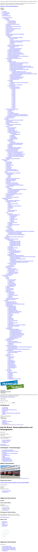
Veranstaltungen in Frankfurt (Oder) (13, 200)
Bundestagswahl (13, 133)
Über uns (10, 59)
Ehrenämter (10, 140)
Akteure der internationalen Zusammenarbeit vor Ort (18, 115)
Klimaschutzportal (9, 274)
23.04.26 (13, 89)
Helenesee (10, 296)
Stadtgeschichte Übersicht (13, 273)
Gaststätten (10, 321)
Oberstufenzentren (10, 165)
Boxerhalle (12, 218)
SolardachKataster (9, 350)
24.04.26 (13, 90)
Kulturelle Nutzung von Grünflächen (15, 232)
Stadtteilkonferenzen (12, 254)
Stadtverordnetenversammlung (12, 122)
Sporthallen (10, 223)
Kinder (9, 175)
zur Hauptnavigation (6, 13)
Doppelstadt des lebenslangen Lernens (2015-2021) (21, 72)
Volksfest (10, 317)
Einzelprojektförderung (12, 210)
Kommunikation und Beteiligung (16, 84)
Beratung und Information (11, 179)
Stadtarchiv (8, 226)
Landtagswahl (12, 136)
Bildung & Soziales (5, 159)
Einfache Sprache (8, 391)
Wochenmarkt (11, 319)
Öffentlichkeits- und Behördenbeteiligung (16, 255)
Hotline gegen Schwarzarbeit (13, 312)
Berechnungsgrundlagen (13, 352)
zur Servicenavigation (6, 15)
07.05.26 (13, 93)
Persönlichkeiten (11, 270)
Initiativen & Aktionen (12, 249)
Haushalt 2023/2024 (12, 22)
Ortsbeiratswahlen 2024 (12, 131)
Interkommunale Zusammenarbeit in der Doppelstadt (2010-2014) (24, 73)
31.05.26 (13, 107)
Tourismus (6, 276)
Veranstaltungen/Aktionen (13, 191)
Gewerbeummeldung (12, 308)
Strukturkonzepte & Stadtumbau (14, 49)
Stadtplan (8, 287)
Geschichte (10, 229)
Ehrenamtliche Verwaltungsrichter (16, 143)
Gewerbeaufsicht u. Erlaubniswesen (15, 311)
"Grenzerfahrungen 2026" (15, 88)
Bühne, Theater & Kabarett (13, 203)
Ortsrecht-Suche (9, 121)
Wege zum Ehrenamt (12, 263)
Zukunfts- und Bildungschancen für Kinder (14, 193)
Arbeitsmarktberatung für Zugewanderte (16, 185)
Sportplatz (12, 221)
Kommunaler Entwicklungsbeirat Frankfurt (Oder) (19, 69)
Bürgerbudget (11, 240)
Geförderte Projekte (12, 61)
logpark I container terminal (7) (16, 336)
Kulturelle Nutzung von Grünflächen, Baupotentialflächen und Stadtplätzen (20, 231)
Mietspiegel (12, 47)
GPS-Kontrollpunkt (11, 365)
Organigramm (9, 31)
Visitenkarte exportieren (4, 445)
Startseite (4, 420)
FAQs (9, 353)
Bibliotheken (10, 207)
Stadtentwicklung (9, 35)
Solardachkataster (11, 362)
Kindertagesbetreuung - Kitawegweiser (13, 172)
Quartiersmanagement (10, 266)
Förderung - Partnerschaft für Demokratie (16, 156)
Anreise (7, 277)
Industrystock (10, 344)
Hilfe (9, 368)
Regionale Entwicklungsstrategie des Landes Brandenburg (19, 349)
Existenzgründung (9, 354)
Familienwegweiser (9, 174)
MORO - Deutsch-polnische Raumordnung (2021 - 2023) (20, 66)
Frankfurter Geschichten (10, 299)
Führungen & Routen (12, 279)
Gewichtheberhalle (13, 219)
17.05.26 (13, 100)
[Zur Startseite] (12, 389)
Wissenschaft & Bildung (12, 372)
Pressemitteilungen (12, 20)
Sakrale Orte (10, 297)
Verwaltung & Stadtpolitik (7, 17)
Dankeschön (10, 246)
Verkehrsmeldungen (12, 23)
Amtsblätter (10, 125)
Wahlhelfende (10, 139)
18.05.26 (13, 101)
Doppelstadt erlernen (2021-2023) (16, 63)
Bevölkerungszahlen (12, 268)
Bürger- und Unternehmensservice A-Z (13, 28)
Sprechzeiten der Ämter (10, 116)
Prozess (11, 39)
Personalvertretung (10, 117)
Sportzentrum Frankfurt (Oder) (14, 214)
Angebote (6, 199)
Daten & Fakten (9, 370)
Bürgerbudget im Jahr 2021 (15, 244)
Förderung (10, 376)
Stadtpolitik (6, 118)
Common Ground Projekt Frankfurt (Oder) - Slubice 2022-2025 (21, 67)
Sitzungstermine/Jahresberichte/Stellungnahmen (17, 189)
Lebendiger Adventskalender (15, 251)
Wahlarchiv (10, 146)
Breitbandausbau (9, 305)
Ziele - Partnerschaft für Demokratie (15, 153)
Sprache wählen (3, 392)
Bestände (10, 227)
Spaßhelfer (12, 253)
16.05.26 (13, 99)
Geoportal (8, 355)
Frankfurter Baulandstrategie (13, 55)
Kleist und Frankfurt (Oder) (13, 269)
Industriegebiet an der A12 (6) (15, 335)
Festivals (9, 204)
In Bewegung (10, 281)
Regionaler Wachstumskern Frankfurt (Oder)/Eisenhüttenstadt (20, 346)
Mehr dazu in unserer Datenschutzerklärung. (9, 6)
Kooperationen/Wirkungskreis (14, 190)
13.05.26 (13, 98)
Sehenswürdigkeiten (10, 291)
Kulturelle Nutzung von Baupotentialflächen (16, 234)
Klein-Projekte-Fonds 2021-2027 (16, 78)
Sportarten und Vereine (12, 222)
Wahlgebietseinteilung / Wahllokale (14, 147)
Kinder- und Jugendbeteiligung (14, 252)
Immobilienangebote (10, 339)
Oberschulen (8, 164)
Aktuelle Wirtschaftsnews (11, 301)
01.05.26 (13, 91)
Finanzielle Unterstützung (13, 247)
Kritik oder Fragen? (11, 367)
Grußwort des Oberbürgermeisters (12, 24)
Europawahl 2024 (11, 129)
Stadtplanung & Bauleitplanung (14, 50)
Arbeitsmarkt (10, 375)
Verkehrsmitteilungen (10, 286)
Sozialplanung (9, 196)
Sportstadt (10, 213)
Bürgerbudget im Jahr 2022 (15, 243)
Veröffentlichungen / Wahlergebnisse (15, 144)
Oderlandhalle (13, 216)
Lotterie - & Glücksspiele (12, 320)
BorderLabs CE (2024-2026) (15, 75)
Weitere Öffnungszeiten (4, 517)
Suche (1, 402)
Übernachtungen (11, 280)
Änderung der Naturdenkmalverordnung (18, 258)
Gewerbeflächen (9, 328)
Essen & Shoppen (11, 283)
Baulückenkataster (11, 361)
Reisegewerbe (11, 323)
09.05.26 (13, 95)
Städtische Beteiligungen (13, 341)
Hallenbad (10, 225)
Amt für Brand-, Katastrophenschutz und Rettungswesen (13, 424)
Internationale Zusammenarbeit (12, 109)
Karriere (7, 33)
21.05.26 (13, 102)
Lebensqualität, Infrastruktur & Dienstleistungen (19, 82)
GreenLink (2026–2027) (14, 79)
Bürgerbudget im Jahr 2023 (15, 242)
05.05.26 (13, 92)
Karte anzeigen (3, 444)
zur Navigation (5, 14)
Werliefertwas (10, 343)
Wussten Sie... (8, 267)
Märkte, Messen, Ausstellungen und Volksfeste (17, 324)
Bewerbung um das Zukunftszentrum (13, 158)
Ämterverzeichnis (9, 30)
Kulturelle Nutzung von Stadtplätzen (15, 233)
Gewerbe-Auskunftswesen (13, 310)
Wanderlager (10, 318)
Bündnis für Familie (10, 186)
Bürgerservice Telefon (10, 29)
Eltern (9, 177)
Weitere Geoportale (12, 364)
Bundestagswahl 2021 (16, 134)
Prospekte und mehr (12, 285)
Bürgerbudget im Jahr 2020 (15, 245)
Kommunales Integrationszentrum (12, 183)
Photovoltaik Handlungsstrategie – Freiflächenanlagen (18, 56)
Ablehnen (2, 8)
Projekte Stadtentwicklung (13, 57)
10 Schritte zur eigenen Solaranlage (15, 351)
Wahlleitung (10, 145)
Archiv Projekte (13, 70)
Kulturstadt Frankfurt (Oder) (11, 201)
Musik (9, 202)
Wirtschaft (12, 83)
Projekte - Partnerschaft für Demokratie (15, 155)
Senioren (8, 187)
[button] (19, 472)
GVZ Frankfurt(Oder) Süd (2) (15, 331)
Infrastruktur (10, 373)
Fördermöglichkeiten (10, 194)
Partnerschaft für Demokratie (11, 150)
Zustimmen (2, 9)
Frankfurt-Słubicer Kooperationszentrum (14, 58)
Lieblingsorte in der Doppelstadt (12, 298)
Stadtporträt (8, 25)
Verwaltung (6, 18)
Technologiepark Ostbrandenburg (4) (17, 333)
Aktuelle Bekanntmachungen (11, 302)
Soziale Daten (10, 377)
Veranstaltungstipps (12, 284)
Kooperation (10, 80)
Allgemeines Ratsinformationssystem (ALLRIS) (14, 120)
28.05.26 (13, 104)
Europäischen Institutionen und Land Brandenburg (17, 114)
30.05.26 (13, 106)
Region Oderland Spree (12, 348)
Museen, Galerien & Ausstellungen (14, 205)
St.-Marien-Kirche (11, 292)
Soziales (5, 171)
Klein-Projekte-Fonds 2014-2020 (16, 64)
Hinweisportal (11, 248)
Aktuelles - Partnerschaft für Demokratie (15, 151)
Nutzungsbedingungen (12, 366)
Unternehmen (9, 340)
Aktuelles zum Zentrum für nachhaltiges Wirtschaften (20, 40)
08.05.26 (13, 94)
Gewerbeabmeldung (12, 309)
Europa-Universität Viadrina (11, 169)
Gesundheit (8, 181)
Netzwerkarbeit (11, 211)
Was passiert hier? (13, 38)
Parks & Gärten (11, 294)
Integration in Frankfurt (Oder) (12, 182)
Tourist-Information (10, 289)
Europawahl (12, 135)
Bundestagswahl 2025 (12, 127)
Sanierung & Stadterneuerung (14, 51)
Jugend (9, 176)
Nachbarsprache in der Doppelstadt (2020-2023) (19, 62)
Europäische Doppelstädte (13, 113)
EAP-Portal (10, 313)
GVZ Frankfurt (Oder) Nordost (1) (16, 330)
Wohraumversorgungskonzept (16, 48)
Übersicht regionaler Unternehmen (15, 342)
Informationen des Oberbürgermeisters (13, 26)
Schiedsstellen (9, 157)
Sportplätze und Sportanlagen (14, 224)
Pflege (7, 235)
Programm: (12, 44)
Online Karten (10, 357)
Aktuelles (8, 19)
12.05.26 (13, 96)
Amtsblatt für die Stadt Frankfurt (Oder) (13, 124)
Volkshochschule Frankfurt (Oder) (12, 170)
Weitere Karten (11, 363)
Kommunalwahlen (13, 137)
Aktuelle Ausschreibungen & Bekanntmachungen (15, 303)
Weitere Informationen (12, 192)
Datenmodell (10, 360)
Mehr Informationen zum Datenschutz (7, 396)
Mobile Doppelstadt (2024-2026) (16, 74)
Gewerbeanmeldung (12, 307)
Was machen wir (11, 110)
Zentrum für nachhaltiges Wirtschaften (15, 37)
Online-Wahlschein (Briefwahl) (13, 148)
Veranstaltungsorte (10, 288)
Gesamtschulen (9, 162)
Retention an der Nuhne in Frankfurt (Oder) (16, 53)
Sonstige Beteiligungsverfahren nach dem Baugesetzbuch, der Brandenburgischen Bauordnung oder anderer (21, 261)
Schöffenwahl (12, 142)
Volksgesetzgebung (14, 138)
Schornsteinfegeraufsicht (13, 322)
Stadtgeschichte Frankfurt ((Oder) (14, 378)
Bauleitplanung (13, 259)
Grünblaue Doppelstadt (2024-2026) (17, 77)
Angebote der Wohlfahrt (10, 180)
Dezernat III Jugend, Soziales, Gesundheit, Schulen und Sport (14, 482)
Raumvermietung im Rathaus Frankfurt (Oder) (14, 236)
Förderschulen (9, 167)
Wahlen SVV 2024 (11, 128)
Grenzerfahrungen (11, 85)
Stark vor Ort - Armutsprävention (12, 197)
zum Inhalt (4, 11)
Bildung (11, 81)
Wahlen (7, 126)
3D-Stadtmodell (11, 356)
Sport (7, 212)
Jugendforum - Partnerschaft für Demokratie (16, 154)
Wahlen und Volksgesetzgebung (14, 132)
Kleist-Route (8, 290)
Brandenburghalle (13, 215)
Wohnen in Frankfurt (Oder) (13, 46)
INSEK (9, 36)
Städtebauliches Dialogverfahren (16, 41)
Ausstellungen (11, 314)
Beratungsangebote (10, 230)
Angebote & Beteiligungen (7, 198)
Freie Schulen (8, 168)
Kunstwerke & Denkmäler (13, 295)
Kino (9, 209)
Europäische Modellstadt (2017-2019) (19, 71)
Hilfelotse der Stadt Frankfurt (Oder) (13, 178)
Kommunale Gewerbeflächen (13, 329)
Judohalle (12, 220)
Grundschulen (9, 161)
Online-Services (9, 27)
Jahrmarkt (10, 316)
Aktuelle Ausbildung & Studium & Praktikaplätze (15, 34)
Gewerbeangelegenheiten (11, 306)
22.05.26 (13, 103)
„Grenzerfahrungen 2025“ (15, 87)
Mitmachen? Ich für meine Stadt (12, 238)
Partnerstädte (11, 112)
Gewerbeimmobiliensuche (13, 338)
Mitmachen (12, 42)
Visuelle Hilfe (3, 391)
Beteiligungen (6, 237)
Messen (9, 371)
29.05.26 (13, 105)
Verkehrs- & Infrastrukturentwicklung (15, 52)
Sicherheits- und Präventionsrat (12, 149)
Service (7, 278)
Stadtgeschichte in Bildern (13, 272)
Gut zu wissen (11, 265)
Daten (9, 359)
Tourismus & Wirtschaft (6, 275)
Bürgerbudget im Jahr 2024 (15, 241)
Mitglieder (10, 188)
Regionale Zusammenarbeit (11, 345)
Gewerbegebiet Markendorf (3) (16, 332)
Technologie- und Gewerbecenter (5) (17, 334)
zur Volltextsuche (5, 12)
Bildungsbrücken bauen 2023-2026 (16, 68)
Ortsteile (8, 123)
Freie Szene (10, 208)
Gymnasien (8, 166)
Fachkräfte (10, 374)
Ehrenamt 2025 (13, 264)
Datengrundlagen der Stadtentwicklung (15, 45)
